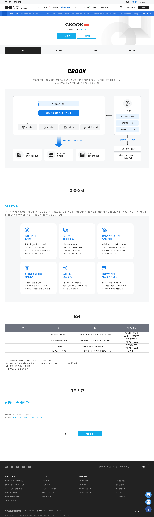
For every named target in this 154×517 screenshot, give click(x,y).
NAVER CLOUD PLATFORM (16, 7)
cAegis (137, 13)
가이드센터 (45, 481)
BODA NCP (80, 13)
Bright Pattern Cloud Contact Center (102, 13)
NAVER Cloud (13, 511)
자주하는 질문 (120, 481)
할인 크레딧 (119, 493)
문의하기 (130, 7)
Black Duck (69, 13)
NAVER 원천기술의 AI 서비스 (15, 489)
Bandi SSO (40, 13)
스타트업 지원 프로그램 (86, 489)
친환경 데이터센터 (11, 493)
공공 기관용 (8, 2)
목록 (64, 434)
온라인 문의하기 (121, 485)
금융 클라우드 (17, 2)
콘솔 (143, 7)
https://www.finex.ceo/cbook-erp (27, 417)
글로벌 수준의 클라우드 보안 (14, 485)
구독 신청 (142, 467)
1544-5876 (66, 515)
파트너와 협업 (83, 481)
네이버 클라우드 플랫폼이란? (14, 481)
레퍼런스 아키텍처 (48, 493)
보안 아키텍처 (46, 497)
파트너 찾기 (82, 485)
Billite (60, 13)
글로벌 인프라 (9, 501)
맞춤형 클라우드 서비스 (12, 497)
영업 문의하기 (120, 489)
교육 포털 (45, 485)
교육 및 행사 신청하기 (49, 489)
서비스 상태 (119, 497)
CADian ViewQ (126, 13)
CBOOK (145, 13)
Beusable (51, 13)
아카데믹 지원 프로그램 (86, 493)
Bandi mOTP (29, 13)
